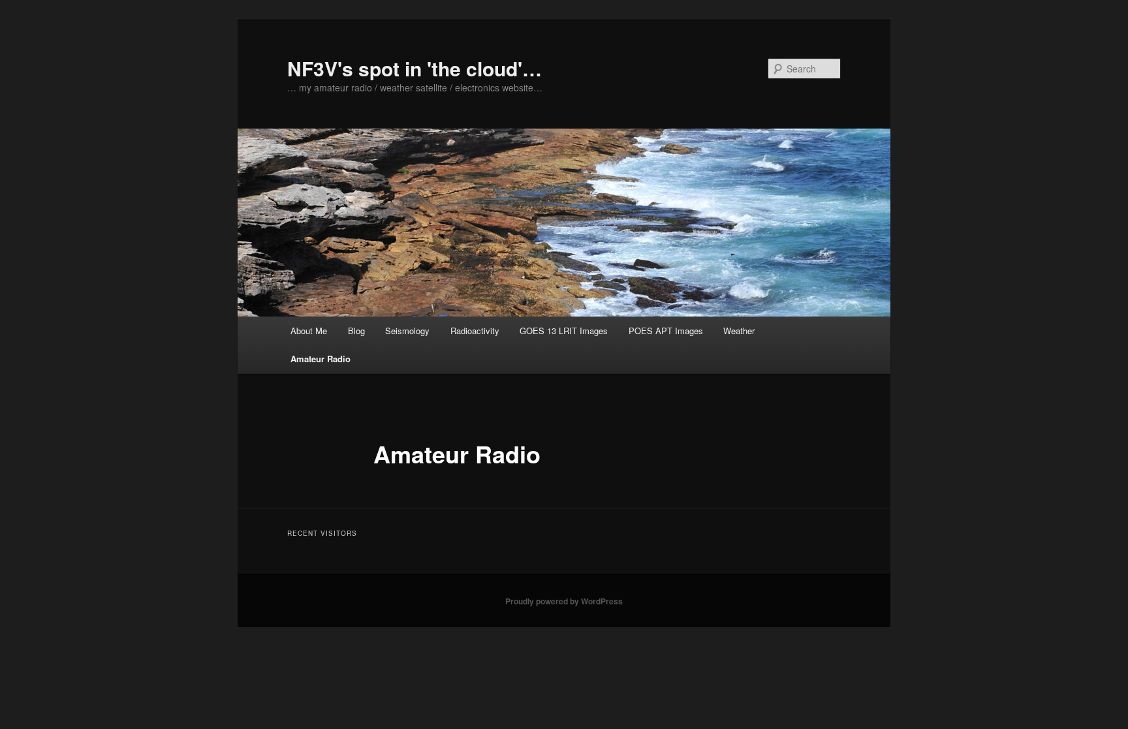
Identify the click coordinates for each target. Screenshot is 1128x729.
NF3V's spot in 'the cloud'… (414, 68)
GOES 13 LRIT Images (564, 330)
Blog (356, 330)
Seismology (407, 330)
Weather (739, 330)
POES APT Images (666, 330)
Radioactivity (474, 330)
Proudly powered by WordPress (564, 601)
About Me (308, 330)
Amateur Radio (320, 358)
